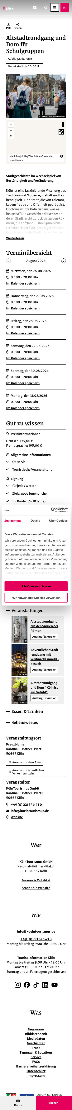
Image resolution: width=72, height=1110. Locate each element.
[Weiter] (63, 260)
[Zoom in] (11, 124)
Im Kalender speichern (23, 283)
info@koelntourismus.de (36, 931)
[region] (36, 142)
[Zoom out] (11, 130)
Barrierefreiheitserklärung (36, 1066)
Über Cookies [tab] (58, 520)
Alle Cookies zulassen (36, 586)
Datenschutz (36, 1071)
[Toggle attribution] (61, 156)
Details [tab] (35, 520)
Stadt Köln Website (36, 888)
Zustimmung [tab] (13, 520)
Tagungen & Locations (36, 1052)
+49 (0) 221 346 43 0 (36, 939)
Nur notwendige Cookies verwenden (36, 597)
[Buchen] (64, 7)
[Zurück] (8, 260)
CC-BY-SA (23, 674)
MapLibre (15, 156)
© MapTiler (27, 156)
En (35, 7)
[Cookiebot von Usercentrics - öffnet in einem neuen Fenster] (51, 509)
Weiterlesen (15, 238)
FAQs (36, 1062)
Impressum (36, 1076)
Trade (36, 1048)
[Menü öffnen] (54, 7)
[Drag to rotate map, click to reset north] (11, 136)
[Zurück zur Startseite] (8, 8)
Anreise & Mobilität (36, 880)
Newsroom (36, 1029)
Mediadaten (36, 1038)
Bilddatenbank (36, 1034)
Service (36, 1057)
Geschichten (36, 1043)
